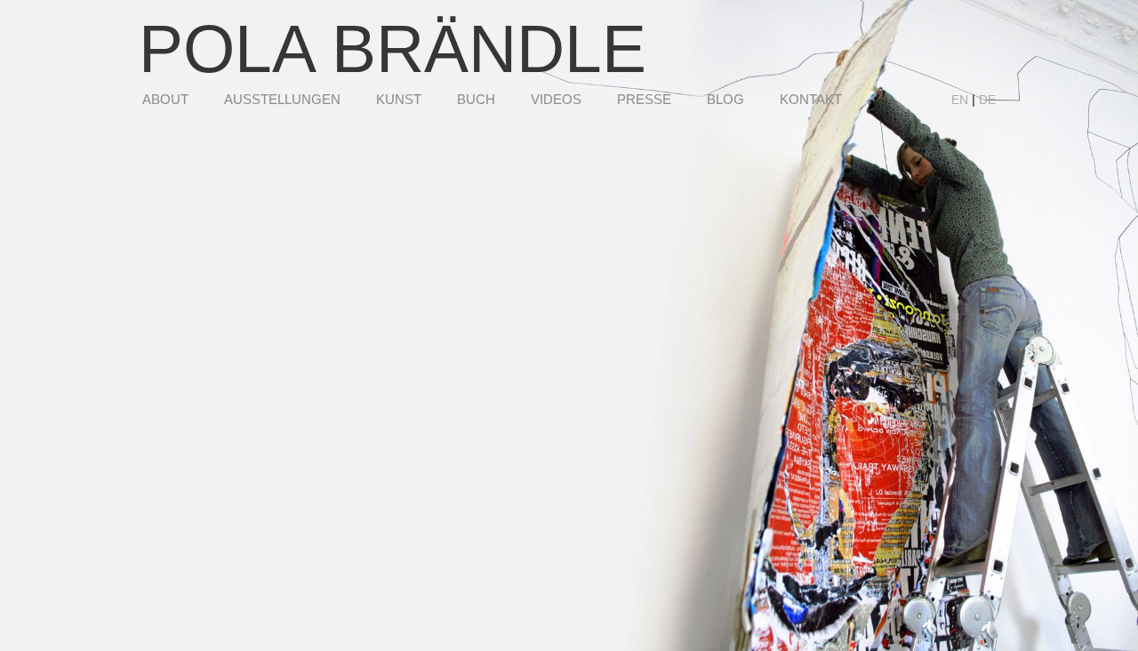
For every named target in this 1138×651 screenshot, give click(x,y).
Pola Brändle (392, 49)
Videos (556, 99)
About (165, 99)
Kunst (398, 99)
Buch (476, 99)
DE (987, 100)
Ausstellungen (282, 99)
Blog (725, 99)
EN (959, 100)
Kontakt (811, 99)
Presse (644, 99)
